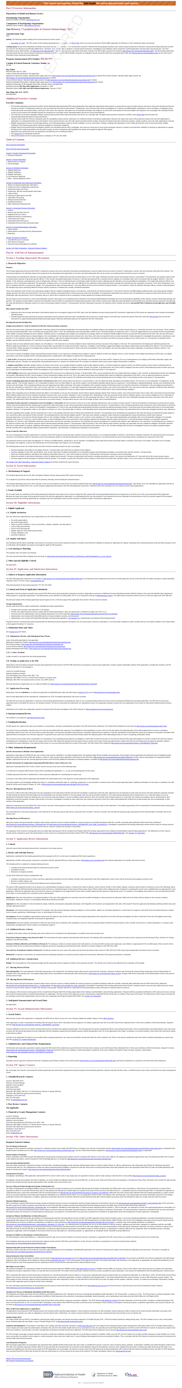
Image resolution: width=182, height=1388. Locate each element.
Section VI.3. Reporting (137, 833)
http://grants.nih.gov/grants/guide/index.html (138, 51)
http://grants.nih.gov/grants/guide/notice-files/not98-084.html (49, 1169)
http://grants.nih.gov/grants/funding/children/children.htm (26, 1243)
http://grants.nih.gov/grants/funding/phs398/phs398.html (113, 757)
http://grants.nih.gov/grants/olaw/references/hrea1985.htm (54, 1150)
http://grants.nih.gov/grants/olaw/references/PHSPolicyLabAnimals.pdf (136, 1148)
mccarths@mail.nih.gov (19, 1100)
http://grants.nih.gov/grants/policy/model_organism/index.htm (140, 1203)
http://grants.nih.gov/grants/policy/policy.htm (152, 726)
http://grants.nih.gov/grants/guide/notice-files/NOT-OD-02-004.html (65, 784)
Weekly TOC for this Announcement (18, 1358)
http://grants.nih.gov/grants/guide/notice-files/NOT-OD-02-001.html (91, 1222)
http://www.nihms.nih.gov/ (85, 1269)
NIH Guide (90, 3)
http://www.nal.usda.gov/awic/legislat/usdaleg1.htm (123, 1150)
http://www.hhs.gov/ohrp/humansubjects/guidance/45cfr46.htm (89, 1159)
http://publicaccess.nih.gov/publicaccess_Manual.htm (25, 1288)
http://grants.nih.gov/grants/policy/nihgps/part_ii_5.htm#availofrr (28, 985)
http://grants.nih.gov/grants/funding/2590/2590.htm (107, 833)
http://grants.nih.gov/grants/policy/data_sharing (23, 808)
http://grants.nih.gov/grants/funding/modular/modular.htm (112, 484)
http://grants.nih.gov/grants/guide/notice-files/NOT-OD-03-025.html (37, 1305)
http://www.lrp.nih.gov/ (123, 1351)
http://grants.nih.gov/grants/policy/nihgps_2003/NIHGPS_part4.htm (36, 1025)
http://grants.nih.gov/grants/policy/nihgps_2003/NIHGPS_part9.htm (30, 1052)
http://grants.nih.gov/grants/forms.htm (145, 53)
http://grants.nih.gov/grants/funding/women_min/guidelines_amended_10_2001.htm (35, 1224)
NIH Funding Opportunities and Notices (19, 1361)
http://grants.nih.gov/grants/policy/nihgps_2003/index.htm (26, 824)
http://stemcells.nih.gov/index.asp (63, 1258)
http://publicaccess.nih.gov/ (97, 1286)
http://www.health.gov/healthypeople (70, 1321)
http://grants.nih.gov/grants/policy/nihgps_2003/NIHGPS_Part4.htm (30, 1050)
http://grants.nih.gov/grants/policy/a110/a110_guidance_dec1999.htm (84, 1193)
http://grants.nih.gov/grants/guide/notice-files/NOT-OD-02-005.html (103, 1258)
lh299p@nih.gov (16, 1133)
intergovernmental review (36, 718)
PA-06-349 (140, 115)
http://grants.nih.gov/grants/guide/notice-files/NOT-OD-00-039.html (29, 1252)
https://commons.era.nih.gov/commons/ (99, 709)
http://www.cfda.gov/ (85, 1326)
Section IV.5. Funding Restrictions (24, 1039)
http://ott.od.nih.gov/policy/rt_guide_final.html (69, 985)
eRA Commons (108, 1018)
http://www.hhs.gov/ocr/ (110, 1300)
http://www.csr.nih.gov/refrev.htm (93, 860)
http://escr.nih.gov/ (58, 1260)
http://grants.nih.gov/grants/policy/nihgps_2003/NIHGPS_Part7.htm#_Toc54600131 (78, 824)
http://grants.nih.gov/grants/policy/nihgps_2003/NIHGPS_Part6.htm (134, 743)
